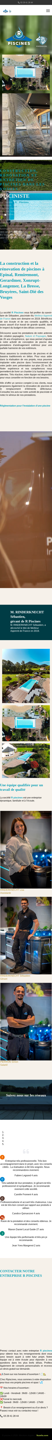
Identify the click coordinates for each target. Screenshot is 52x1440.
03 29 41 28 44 (26, 3)
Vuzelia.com (42, 1435)
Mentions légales (27, 1435)
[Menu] (48, 11)
